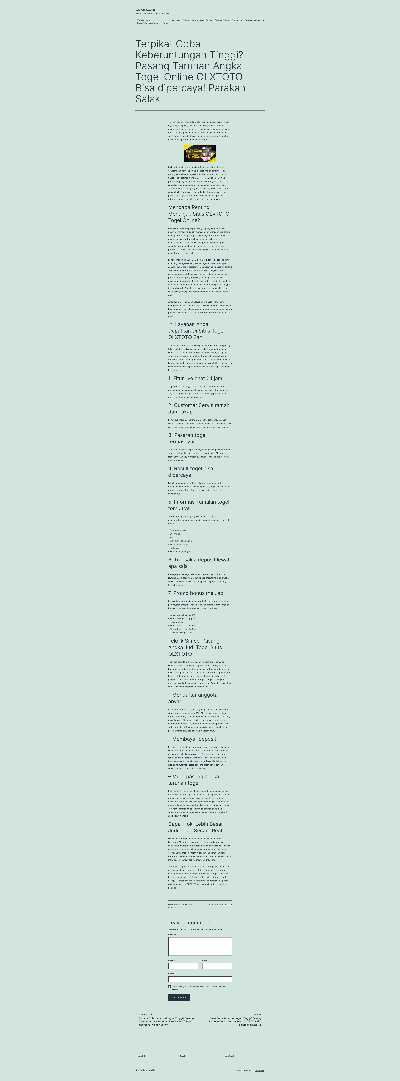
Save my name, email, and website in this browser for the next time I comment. (199, 988)
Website (172, 974)
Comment (173, 934)
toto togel (229, 1056)
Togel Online (152, 21)
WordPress (259, 1070)
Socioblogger (145, 9)
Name (171, 960)
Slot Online (237, 20)
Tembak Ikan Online (255, 20)
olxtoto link (140, 1056)
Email (205, 960)
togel (182, 1056)
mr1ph (173, 907)
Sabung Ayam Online (202, 20)
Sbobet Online (222, 20)
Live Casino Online (179, 20)
